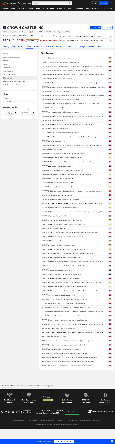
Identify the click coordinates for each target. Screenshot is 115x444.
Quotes (14, 47)
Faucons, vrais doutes (55, 149)
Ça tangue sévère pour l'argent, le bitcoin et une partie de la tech (68, 70)
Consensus (71, 47)
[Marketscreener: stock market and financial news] (16, 3)
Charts (21, 47)
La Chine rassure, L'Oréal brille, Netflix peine (62, 328)
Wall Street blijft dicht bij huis (57, 228)
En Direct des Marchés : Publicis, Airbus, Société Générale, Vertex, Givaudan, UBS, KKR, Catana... (76, 212)
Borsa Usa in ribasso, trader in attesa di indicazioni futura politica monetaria (71, 253)
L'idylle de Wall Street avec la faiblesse (60, 79)
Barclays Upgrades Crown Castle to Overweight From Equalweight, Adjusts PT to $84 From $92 (86, 40)
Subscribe (103, 3)
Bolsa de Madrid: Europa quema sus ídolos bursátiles (64, 158)
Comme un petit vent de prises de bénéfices (61, 295)
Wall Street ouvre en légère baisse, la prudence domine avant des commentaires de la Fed (76, 262)
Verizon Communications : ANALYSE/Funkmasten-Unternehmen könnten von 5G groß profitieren (76, 312)
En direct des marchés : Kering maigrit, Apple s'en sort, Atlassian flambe (70, 124)
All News (5, 54)
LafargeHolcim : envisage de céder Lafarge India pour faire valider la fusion (71, 361)
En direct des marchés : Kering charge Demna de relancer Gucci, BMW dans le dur (73, 104)
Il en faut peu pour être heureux (57, 108)
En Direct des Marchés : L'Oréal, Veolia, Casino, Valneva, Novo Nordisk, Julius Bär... (73, 291)
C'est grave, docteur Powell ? (57, 216)
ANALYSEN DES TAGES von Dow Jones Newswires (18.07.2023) (68, 299)
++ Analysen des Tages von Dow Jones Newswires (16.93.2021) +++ (69, 307)
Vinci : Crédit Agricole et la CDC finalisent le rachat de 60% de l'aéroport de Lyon (72, 357)
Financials (49, 47)
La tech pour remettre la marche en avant (60, 58)
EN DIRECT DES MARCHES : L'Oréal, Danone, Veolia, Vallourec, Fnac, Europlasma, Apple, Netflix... (76, 324)
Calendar (90, 47)
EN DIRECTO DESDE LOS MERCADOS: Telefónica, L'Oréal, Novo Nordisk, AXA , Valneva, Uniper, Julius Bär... (76, 282)
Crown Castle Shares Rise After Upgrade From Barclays (84, 36)
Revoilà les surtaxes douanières (58, 128)
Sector (98, 47)
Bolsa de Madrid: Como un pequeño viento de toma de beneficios (68, 287)
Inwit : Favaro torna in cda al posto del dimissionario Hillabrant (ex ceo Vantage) (72, 83)
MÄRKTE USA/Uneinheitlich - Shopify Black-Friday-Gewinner (67, 249)
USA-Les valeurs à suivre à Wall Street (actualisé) (63, 99)
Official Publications (9, 74)
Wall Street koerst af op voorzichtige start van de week (64, 274)
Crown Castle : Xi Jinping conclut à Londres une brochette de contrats (69, 366)
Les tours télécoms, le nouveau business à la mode (64, 316)
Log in (94, 3)
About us (61, 421)
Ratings (82, 47)
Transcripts (6, 67)
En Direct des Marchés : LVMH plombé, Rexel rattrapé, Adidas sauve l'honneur (72, 162)
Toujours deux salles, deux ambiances (60, 195)
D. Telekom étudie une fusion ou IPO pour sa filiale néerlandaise (67, 353)
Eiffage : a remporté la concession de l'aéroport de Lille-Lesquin (67, 320)
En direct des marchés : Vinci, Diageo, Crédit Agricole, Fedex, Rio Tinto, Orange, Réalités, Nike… (76, 145)
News (29, 47)
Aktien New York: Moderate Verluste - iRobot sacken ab (65, 220)
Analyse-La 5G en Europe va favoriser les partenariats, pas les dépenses (70, 341)
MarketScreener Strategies (11, 85)
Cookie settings (32, 421)
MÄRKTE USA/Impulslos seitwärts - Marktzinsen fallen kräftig (66, 224)
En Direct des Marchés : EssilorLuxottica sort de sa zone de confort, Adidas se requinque (75, 191)
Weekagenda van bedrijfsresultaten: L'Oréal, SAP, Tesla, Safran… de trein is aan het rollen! (76, 74)
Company (38, 47)
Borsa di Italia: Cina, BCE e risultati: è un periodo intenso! (65, 170)
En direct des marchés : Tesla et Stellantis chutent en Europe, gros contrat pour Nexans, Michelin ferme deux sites (76, 87)
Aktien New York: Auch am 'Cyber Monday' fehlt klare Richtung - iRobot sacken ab (73, 232)
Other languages (8, 78)
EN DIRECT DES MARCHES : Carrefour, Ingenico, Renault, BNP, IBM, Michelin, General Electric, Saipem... (76, 332)
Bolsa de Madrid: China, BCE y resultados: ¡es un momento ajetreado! (69, 174)
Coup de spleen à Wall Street (57, 336)
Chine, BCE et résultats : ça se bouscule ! (60, 178)
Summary (5, 47)
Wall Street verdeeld (54, 241)
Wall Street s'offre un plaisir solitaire (59, 91)
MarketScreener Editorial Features (14, 81)
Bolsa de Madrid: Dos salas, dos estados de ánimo (63, 187)
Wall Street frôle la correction (57, 120)
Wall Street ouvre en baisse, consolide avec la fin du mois (65, 237)
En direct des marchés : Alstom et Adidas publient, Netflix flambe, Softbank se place (73, 137)
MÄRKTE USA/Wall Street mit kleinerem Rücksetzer (64, 257)
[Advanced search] (69, 3)
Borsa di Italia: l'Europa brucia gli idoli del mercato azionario (66, 153)
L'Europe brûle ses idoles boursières (59, 166)
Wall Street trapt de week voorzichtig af (60, 270)
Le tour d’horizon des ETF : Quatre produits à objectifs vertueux (67, 303)
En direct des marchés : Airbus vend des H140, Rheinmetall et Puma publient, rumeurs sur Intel (76, 116)
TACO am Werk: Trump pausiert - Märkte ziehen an (63, 62)
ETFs (106, 47)
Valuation (60, 47)
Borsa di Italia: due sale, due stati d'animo (61, 183)
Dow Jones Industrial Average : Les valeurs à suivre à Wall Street (68, 345)
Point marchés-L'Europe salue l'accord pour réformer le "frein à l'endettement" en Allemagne (76, 95)
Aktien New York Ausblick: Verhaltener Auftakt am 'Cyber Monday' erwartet (70, 266)
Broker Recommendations (11, 57)
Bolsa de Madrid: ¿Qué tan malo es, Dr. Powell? (62, 208)
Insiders (5, 64)
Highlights (6, 61)
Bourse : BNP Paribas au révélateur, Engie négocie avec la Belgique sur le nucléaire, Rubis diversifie (76, 66)
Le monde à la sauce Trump (56, 141)
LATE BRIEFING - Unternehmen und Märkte (61, 245)
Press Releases (8, 71)
